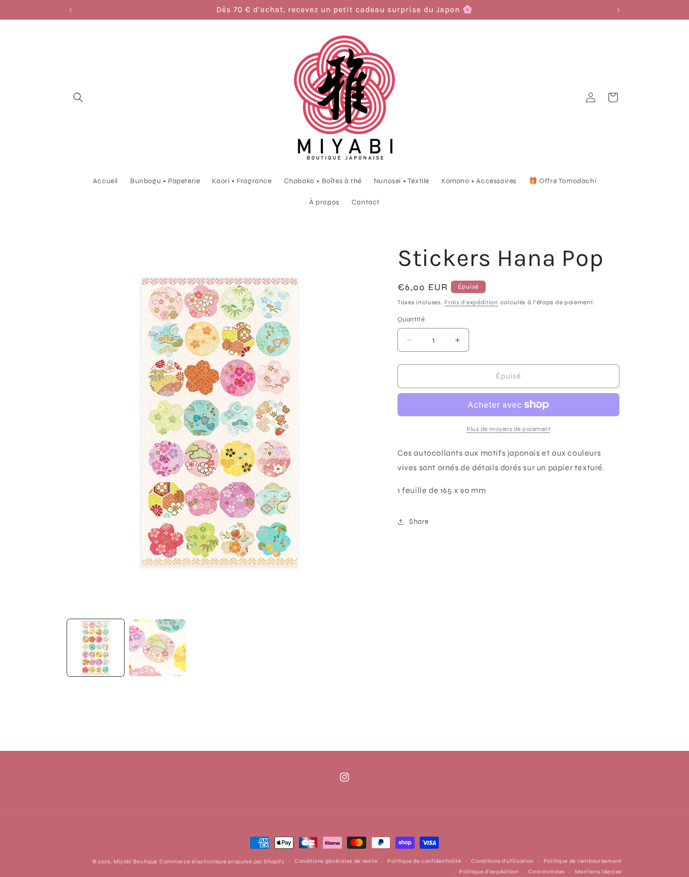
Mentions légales (598, 871)
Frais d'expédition (471, 302)
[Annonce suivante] (618, 10)
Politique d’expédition (488, 871)
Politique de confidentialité (424, 861)
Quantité (411, 320)
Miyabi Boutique (135, 861)
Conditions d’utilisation (502, 861)
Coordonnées (546, 871)
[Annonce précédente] (71, 10)
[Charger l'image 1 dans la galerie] (95, 647)
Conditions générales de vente (336, 861)
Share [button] (419, 521)
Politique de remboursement (583, 861)
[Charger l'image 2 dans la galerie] (157, 647)
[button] (78, 97)
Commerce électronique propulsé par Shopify (221, 861)
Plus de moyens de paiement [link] (508, 428)
